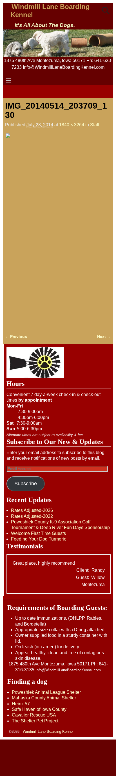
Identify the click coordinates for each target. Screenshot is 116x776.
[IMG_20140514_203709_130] (58, 230)
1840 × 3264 (71, 124)
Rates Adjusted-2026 (32, 510)
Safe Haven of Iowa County (39, 709)
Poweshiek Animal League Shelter (46, 692)
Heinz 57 (21, 703)
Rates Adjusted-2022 (32, 516)
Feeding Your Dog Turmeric (38, 539)
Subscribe (25, 483)
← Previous (16, 336)
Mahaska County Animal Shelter (44, 697)
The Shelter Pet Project (35, 720)
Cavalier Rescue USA (34, 715)
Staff (94, 124)
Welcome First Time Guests (38, 533)
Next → (104, 336)
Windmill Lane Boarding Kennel (48, 731)
